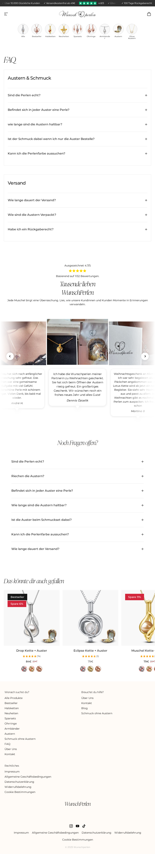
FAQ (7, 744)
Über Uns (11, 749)
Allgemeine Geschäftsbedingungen (28, 776)
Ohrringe (11, 723)
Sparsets (10, 718)
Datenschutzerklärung (19, 781)
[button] (32, 656)
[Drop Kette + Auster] (32, 618)
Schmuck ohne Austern (20, 739)
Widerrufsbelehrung (18, 787)
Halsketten (12, 708)
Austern (10, 733)
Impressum (12, 771)
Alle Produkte (13, 698)
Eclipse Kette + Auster (90, 650)
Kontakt (10, 754)
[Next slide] (145, 356)
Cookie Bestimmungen (20, 792)
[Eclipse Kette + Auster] (90, 618)
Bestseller (11, 703)
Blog (84, 708)
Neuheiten (11, 713)
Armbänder (12, 728)
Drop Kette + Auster (31, 650)
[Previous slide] (10, 356)
